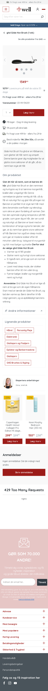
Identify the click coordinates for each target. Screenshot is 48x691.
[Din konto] (37, 9)
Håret (10, 330)
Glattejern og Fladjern (18, 343)
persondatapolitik (26, 599)
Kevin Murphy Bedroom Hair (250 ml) (35, 425)
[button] (44, 90)
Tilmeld (42, 582)
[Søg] (42, 16)
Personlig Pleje (24, 330)
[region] (24, 60)
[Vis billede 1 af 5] (17, 69)
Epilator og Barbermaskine (20, 349)
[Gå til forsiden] (24, 9)
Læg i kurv (28, 112)
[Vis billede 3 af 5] (26, 69)
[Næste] (43, 60)
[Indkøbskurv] (43, 9)
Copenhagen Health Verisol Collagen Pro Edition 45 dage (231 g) (12, 426)
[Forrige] (5, 60)
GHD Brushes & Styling (18, 362)
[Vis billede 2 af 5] (22, 69)
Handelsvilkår (9, 658)
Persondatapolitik (11, 670)
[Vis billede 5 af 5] (24, 73)
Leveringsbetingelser (13, 664)
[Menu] (6, 9)
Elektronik (12, 336)
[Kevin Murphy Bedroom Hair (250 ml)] (35, 405)
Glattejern (12, 356)
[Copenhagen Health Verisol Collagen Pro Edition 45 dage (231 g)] (12, 405)
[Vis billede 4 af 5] (31, 69)
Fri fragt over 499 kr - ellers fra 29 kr (22, 97)
